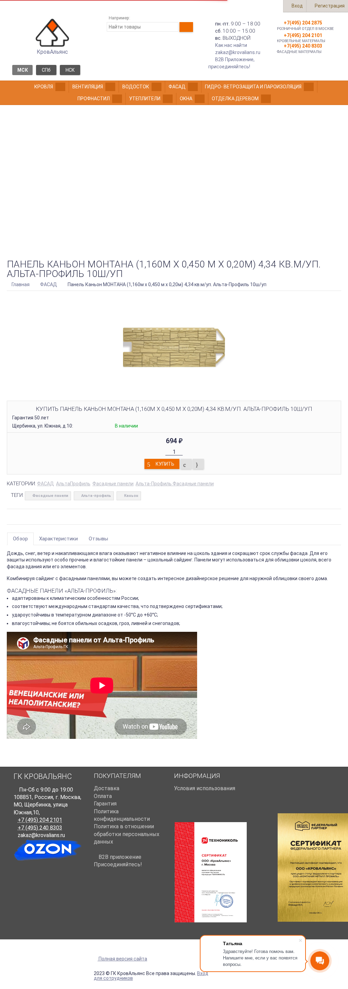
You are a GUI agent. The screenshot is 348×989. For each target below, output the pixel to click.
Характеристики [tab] (58, 539)
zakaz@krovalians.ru (237, 52)
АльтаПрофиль (73, 483)
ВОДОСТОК (135, 86)
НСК (70, 70)
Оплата (103, 796)
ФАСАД (177, 86)
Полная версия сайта (122, 958)
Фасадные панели (113, 483)
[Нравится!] (198, 464)
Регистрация (329, 5)
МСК (22, 70)
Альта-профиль (96, 495)
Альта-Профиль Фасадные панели (175, 483)
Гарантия (105, 803)
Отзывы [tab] (98, 539)
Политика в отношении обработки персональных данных (126, 834)
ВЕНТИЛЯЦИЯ (87, 86)
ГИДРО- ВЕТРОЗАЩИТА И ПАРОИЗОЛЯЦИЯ (253, 86)
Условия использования (204, 788)
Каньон (131, 495)
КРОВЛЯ (43, 86)
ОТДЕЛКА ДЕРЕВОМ (235, 98)
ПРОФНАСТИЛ (93, 98)
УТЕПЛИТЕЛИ (144, 98)
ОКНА (186, 98)
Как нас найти (231, 45)
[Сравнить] (186, 464)
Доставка (106, 788)
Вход (297, 5)
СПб (46, 70)
